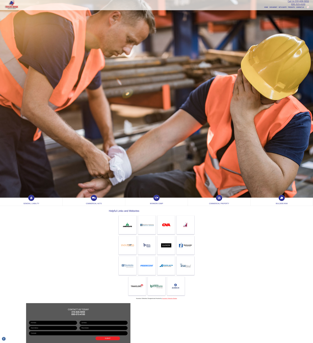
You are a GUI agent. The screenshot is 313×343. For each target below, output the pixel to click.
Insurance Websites (141, 298)
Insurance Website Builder (169, 298)
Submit (108, 338)
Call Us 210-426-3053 (298, 1)
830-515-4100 (298, 4)
